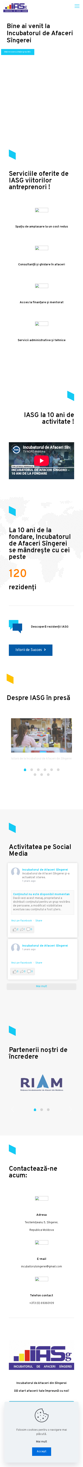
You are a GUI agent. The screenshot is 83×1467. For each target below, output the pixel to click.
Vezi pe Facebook (21, 920)
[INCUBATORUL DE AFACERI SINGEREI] (15, 6)
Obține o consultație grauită (17, 52)
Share (38, 920)
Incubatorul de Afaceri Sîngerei (45, 870)
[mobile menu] (77, 6)
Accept (41, 1451)
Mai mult (41, 1442)
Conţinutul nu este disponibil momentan (41, 894)
